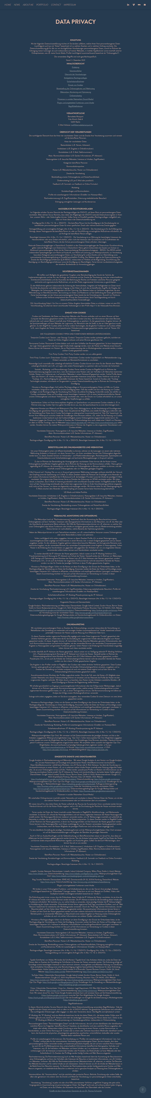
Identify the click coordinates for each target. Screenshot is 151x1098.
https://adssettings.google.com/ (75, 1000)
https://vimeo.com (53, 990)
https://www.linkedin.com (37, 873)
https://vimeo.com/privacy (87, 990)
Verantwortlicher (75, 70)
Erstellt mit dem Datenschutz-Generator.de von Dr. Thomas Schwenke (75, 1090)
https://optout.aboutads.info (76, 422)
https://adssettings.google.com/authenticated (78, 783)
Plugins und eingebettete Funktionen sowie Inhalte (75, 102)
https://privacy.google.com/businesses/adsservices (93, 612)
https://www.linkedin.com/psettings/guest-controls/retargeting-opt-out (78, 876)
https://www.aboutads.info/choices (55, 749)
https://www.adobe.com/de (55, 971)
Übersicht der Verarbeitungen (75, 74)
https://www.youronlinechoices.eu (53, 747)
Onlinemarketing (75, 95)
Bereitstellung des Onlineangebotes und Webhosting (76, 88)
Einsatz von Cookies (75, 85)
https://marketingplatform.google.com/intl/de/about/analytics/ (51, 610)
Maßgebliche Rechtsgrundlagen (75, 78)
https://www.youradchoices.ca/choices (89, 747)
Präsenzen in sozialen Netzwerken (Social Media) (76, 99)
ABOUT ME (28, 4)
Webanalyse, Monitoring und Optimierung (75, 92)
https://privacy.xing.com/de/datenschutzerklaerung (91, 882)
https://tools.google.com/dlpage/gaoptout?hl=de (88, 781)
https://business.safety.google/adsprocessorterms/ (55, 786)
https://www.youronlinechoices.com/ (104, 422)
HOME (7, 4)
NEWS (17, 4)
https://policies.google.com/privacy (104, 610)
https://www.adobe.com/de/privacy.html (97, 971)
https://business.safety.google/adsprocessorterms (75, 617)
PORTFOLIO (42, 4)
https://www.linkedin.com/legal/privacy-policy (81, 873)
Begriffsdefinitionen (75, 106)
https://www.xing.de (47, 882)
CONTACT (56, 4)
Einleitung (75, 67)
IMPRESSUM (70, 4)
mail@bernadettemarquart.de (82, 125)
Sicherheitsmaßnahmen (75, 81)
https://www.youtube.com (39, 980)
